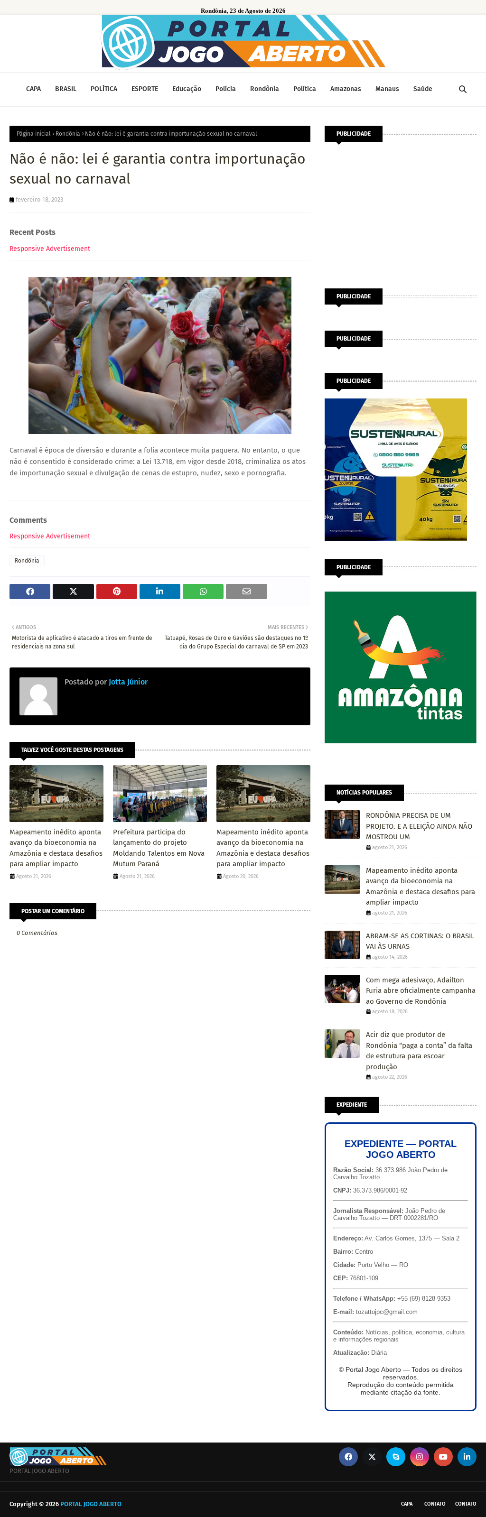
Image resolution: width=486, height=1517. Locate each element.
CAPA (406, 1504)
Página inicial (34, 133)
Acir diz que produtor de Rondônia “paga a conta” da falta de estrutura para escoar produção (419, 1050)
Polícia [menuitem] (225, 89)
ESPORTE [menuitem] (144, 89)
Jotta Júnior (127, 681)
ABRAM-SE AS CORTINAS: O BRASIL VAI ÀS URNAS (420, 941)
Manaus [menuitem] (387, 89)
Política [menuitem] (304, 89)
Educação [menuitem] (186, 89)
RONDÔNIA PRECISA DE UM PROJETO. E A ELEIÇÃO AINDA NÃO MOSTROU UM (419, 826)
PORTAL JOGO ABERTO (91, 1504)
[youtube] (443, 1456)
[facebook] (348, 1456)
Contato (435, 1504)
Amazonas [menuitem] (345, 89)
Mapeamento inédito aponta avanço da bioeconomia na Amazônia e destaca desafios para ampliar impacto (56, 848)
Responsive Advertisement (49, 249)
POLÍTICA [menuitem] (104, 89)
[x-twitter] (372, 1456)
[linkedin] (467, 1456)
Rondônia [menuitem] (264, 89)
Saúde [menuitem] (422, 89)
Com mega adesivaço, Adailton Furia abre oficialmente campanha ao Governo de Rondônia (421, 991)
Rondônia (68, 133)
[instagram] (419, 1456)
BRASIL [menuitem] (65, 89)
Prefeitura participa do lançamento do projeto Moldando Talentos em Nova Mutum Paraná (159, 848)
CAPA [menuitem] (33, 89)
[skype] (395, 1456)
